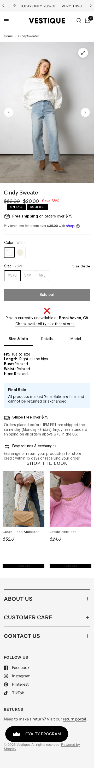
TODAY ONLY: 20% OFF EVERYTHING (51, 6)
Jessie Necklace (63, 532)
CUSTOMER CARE (28, 617)
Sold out (23, 566)
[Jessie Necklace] (70, 499)
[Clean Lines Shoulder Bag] (23, 499)
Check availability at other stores (45, 324)
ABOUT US (18, 599)
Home (8, 36)
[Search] (79, 21)
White (9, 252)
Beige (20, 252)
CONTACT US (22, 636)
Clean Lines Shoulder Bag (24, 532)
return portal (74, 719)
